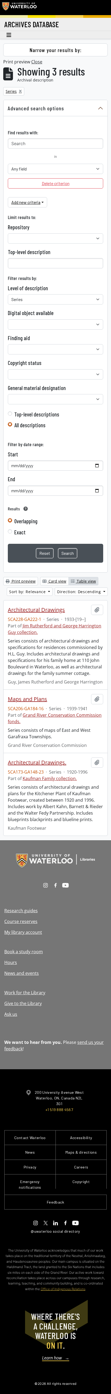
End (11, 479)
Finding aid (19, 338)
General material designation (37, 388)
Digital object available (31, 313)
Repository (18, 227)
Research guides (21, 911)
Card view (56, 581)
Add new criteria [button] (25, 202)
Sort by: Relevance (28, 591)
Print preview (23, 581)
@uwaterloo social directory (55, 1231)
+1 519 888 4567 (59, 1109)
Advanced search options (36, 108)
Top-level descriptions (36, 414)
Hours (10, 962)
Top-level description (29, 252)
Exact (20, 532)
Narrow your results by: (56, 50)
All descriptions (30, 425)
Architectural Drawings (36, 610)
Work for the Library (24, 993)
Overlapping (25, 521)
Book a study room (23, 952)
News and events (21, 973)
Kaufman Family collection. (50, 778)
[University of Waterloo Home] (19, 7)
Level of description (28, 288)
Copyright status (24, 363)
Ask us (10, 1014)
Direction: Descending (79, 591)
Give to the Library (23, 1003)
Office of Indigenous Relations (63, 1289)
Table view (86, 581)
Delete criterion (56, 183)
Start (13, 454)
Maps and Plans (27, 699)
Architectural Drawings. (37, 762)
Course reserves (20, 921)
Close (36, 62)
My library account (23, 932)
